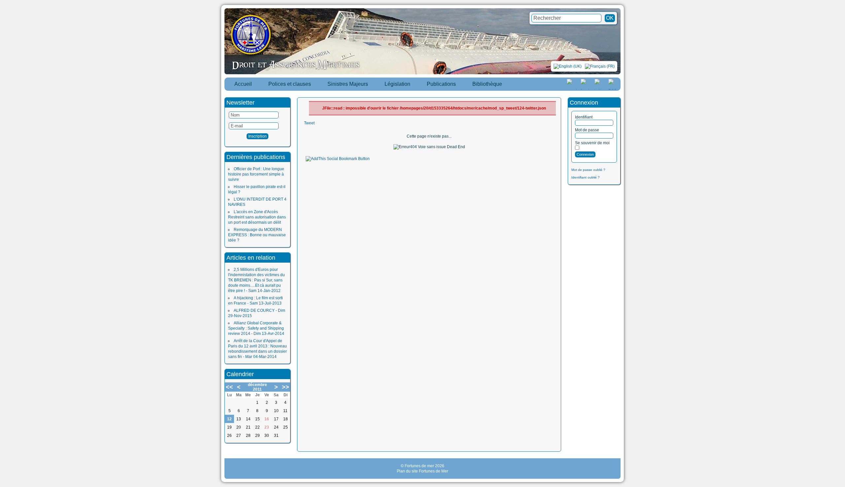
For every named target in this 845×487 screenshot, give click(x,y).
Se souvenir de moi (592, 143)
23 (266, 427)
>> (285, 387)
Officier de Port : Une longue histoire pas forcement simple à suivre (256, 174)
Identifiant (583, 117)
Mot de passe (587, 130)
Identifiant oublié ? (585, 177)
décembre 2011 (257, 387)
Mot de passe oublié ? (588, 170)
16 (266, 419)
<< (229, 387)
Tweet (309, 123)
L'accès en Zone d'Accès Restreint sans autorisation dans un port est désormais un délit (257, 217)
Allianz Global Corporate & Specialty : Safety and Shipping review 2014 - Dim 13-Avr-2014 (256, 328)
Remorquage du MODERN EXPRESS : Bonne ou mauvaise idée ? (257, 235)
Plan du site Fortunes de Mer (422, 471)
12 (229, 419)
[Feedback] (840, 235)
